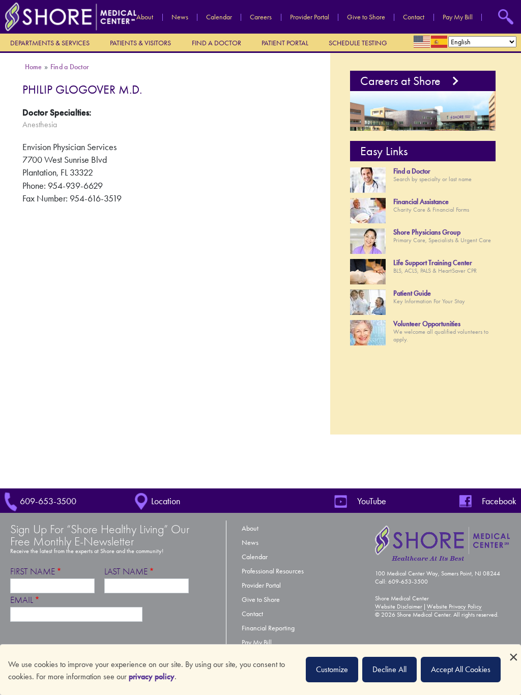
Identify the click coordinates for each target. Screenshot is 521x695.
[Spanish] (439, 42)
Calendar (219, 17)
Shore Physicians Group (426, 232)
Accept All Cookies (460, 669)
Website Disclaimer (398, 606)
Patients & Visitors (140, 43)
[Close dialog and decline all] (513, 651)
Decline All (389, 669)
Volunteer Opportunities (426, 324)
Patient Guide (412, 293)
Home (33, 67)
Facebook (499, 501)
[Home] (68, 16)
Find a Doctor (216, 43)
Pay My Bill (458, 17)
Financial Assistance (421, 201)
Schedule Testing (358, 43)
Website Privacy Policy (454, 606)
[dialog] (260, 670)
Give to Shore (366, 17)
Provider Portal (309, 17)
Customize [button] (332, 669)
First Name (32, 571)
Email (21, 600)
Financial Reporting (268, 628)
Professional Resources (273, 571)
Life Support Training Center (432, 262)
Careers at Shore (400, 81)
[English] (422, 42)
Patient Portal (285, 43)
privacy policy (152, 676)
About (144, 17)
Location (165, 501)
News (179, 17)
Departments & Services (50, 43)
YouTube (371, 501)
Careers (261, 17)
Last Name (126, 571)
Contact (413, 17)
